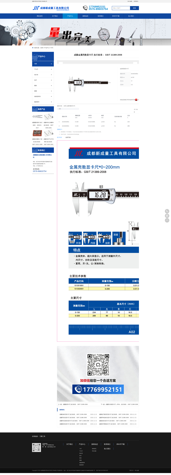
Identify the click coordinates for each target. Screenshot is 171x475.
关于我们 (55, 16)
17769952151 (167, 211)
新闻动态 (85, 16)
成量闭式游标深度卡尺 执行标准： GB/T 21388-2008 (74, 420)
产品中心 (70, 16)
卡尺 (52, 47)
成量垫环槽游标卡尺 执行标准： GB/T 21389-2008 (113, 424)
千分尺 (36, 69)
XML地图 (137, 470)
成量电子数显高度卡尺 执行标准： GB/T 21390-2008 (114, 414)
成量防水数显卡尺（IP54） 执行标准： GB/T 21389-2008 (122, 404)
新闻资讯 (94, 448)
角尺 (35, 80)
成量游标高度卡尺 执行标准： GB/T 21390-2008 (73, 414)
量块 (35, 85)
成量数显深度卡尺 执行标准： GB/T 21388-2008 (73, 424)
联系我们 (136, 1)
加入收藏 (130, 1)
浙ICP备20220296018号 (102, 470)
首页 (41, 47)
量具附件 (36, 102)
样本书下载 (115, 16)
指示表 (36, 74)
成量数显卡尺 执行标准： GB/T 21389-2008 (75, 404)
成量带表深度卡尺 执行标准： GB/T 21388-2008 (73, 417)
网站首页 (40, 16)
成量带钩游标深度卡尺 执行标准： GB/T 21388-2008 (114, 417)
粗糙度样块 (37, 96)
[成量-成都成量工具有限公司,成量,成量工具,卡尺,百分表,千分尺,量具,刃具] (56, 8)
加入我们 (131, 16)
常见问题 (94, 451)
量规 (35, 91)
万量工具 (42, 436)
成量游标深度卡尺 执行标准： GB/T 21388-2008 (112, 420)
